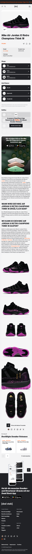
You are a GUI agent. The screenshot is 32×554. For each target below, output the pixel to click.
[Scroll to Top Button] (29, 470)
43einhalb (9, 240)
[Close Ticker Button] (30, 2)
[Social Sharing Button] (8, 425)
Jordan (3, 181)
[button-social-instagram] (11, 429)
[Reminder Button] (27, 44)
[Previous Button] (3, 456)
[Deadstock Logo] (16, 6)
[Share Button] (24, 44)
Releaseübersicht (15, 246)
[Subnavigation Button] (2, 6)
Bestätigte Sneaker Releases (14, 436)
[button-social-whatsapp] (17, 429)
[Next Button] (7, 456)
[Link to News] (5, 6)
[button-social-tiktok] (20, 429)
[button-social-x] (23, 429)
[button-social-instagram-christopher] (8, 429)
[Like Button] (30, 44)
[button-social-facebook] (14, 429)
